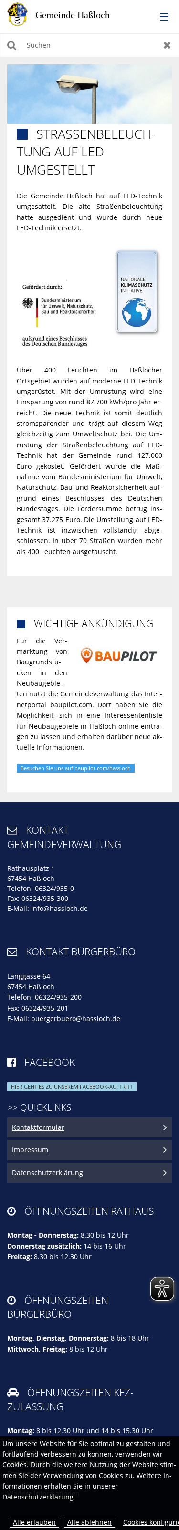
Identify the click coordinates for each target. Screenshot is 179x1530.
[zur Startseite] (66, 13)
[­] (161, 17)
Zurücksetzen (167, 45)
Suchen (11, 45)
